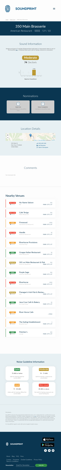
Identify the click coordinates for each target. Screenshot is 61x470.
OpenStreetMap (41, 140)
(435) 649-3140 (42, 143)
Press (22, 456)
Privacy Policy (38, 459)
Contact (8, 459)
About (8, 456)
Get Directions (42, 145)
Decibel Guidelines (26, 459)
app (17, 50)
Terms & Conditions (12, 461)
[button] (31, 135)
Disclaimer (16, 459)
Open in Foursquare (43, 147)
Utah (7, 19)
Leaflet (35, 140)
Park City (12, 19)
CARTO (53, 140)
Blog (13, 456)
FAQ (17, 456)
